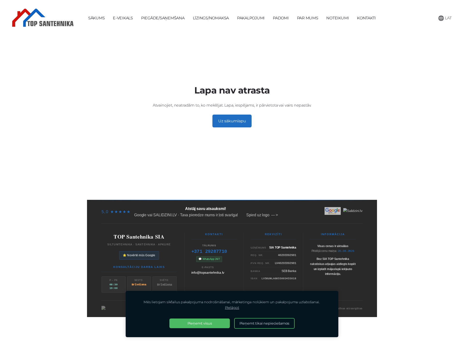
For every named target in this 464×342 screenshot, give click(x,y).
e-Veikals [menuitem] (123, 18)
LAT (448, 18)
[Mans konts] (430, 18)
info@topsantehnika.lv (208, 272)
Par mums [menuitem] (307, 18)
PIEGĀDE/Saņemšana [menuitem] (163, 18)
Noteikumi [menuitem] (337, 18)
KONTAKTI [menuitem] (366, 18)
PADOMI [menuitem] (281, 18)
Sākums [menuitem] (96, 18)
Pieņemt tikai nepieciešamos (264, 323)
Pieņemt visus (200, 323)
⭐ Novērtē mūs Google (139, 255)
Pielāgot (232, 307)
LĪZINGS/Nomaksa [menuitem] (211, 18)
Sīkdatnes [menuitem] (348, 189)
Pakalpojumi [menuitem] (251, 18)
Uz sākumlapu (232, 121)
